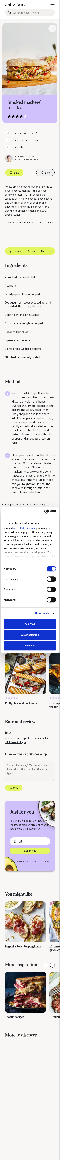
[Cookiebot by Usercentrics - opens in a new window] (42, 511)
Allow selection (30, 634)
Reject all (30, 645)
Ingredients (14, 251)
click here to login (15, 742)
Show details (42, 613)
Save (16, 172)
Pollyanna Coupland (24, 156)
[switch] (51, 579)
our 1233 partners (25, 528)
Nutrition (46, 251)
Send (48, 172)
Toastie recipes (14, 1017)
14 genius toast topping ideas (23, 946)
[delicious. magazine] (15, 4)
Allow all (30, 623)
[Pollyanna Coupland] (9, 158)
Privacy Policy (44, 861)
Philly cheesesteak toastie (21, 703)
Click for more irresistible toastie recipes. (29, 222)
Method (31, 251)
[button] (52, 965)
